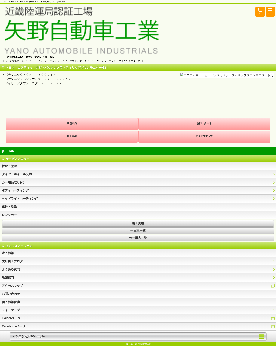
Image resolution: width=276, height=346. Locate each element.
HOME (5, 61)
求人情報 (8, 253)
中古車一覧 (138, 230)
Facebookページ (13, 326)
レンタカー (9, 214)
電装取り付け (19, 61)
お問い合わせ (204, 123)
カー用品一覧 (138, 237)
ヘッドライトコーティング (20, 198)
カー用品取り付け (14, 182)
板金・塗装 (9, 166)
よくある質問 (11, 269)
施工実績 (72, 136)
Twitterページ (11, 318)
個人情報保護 (11, 302)
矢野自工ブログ (12, 261)
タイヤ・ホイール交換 (17, 174)
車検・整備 (9, 206)
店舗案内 (72, 123)
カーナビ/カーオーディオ (43, 61)
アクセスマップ (204, 136)
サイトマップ (11, 310)
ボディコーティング (15, 190)
